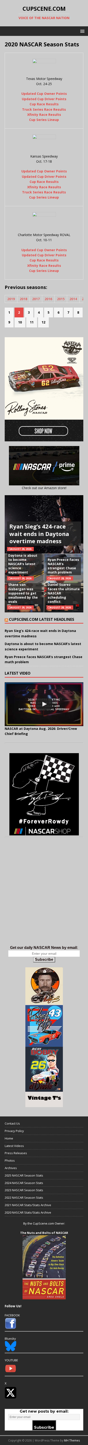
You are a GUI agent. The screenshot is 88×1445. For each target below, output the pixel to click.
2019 (11, 299)
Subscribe (44, 959)
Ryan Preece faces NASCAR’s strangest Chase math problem (63, 566)
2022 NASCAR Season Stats (24, 1197)
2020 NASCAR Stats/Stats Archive (28, 1212)
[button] (81, 30)
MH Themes (72, 1440)
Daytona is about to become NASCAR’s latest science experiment (22, 564)
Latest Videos (14, 1146)
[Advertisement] (44, 896)
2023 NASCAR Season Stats (24, 1190)
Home (9, 1138)
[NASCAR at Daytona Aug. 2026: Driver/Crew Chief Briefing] (44, 704)
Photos (10, 1160)
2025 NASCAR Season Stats (24, 1175)
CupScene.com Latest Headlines (41, 619)
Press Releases (16, 1153)
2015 (61, 299)
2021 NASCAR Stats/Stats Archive (28, 1205)
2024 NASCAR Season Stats (24, 1183)
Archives (11, 1168)
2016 (48, 299)
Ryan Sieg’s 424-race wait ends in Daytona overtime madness (39, 533)
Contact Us (12, 1123)
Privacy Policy (14, 1131)
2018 (23, 299)
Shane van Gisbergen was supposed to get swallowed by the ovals (23, 593)
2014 (73, 299)
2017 (36, 299)
